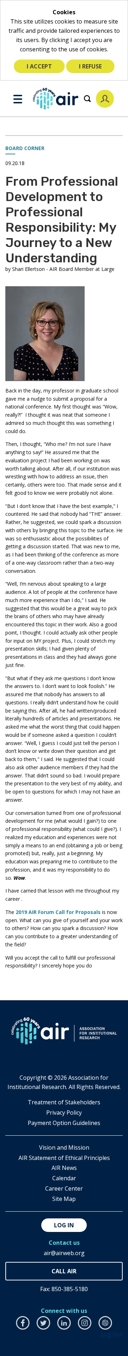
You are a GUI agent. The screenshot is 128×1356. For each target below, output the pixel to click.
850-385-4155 (64, 1271)
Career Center (64, 1188)
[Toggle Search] (87, 98)
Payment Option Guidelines (64, 1123)
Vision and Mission (64, 1147)
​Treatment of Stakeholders (64, 1102)
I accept (39, 66)
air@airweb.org (64, 1253)
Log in (64, 1225)
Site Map (64, 1199)
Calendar (64, 1178)
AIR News (64, 1168)
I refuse (90, 66)
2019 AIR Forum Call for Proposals (59, 912)
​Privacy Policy (64, 1112)
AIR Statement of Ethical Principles (64, 1158)
